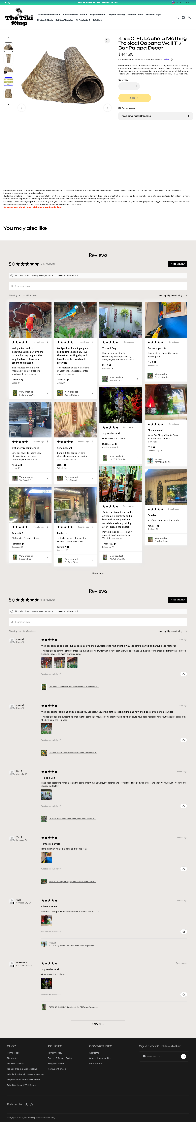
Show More (32, 374)
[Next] (107, 107)
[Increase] (136, 86)
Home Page (13, 1052)
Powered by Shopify (45, 1117)
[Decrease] (122, 86)
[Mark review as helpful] (183, 674)
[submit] (183, 1056)
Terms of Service (57, 1068)
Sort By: (163, 295)
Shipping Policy (56, 1063)
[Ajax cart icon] (183, 17)
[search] (177, 17)
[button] (57, 264)
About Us (94, 1052)
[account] (189, 17)
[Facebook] (5, 2)
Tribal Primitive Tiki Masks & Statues (25, 1074)
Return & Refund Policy (60, 1058)
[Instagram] (9, 2)
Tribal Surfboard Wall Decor (21, 1085)
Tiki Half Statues (15, 1063)
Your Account (96, 1063)
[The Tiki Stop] (19, 17)
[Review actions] (47, 342)
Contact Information (100, 1058)
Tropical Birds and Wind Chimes (23, 1079)
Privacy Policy (55, 1052)
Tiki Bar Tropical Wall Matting (22, 1068)
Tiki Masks (12, 1058)
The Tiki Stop (30, 1117)
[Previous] (21, 107)
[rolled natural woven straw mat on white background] (107, 40)
